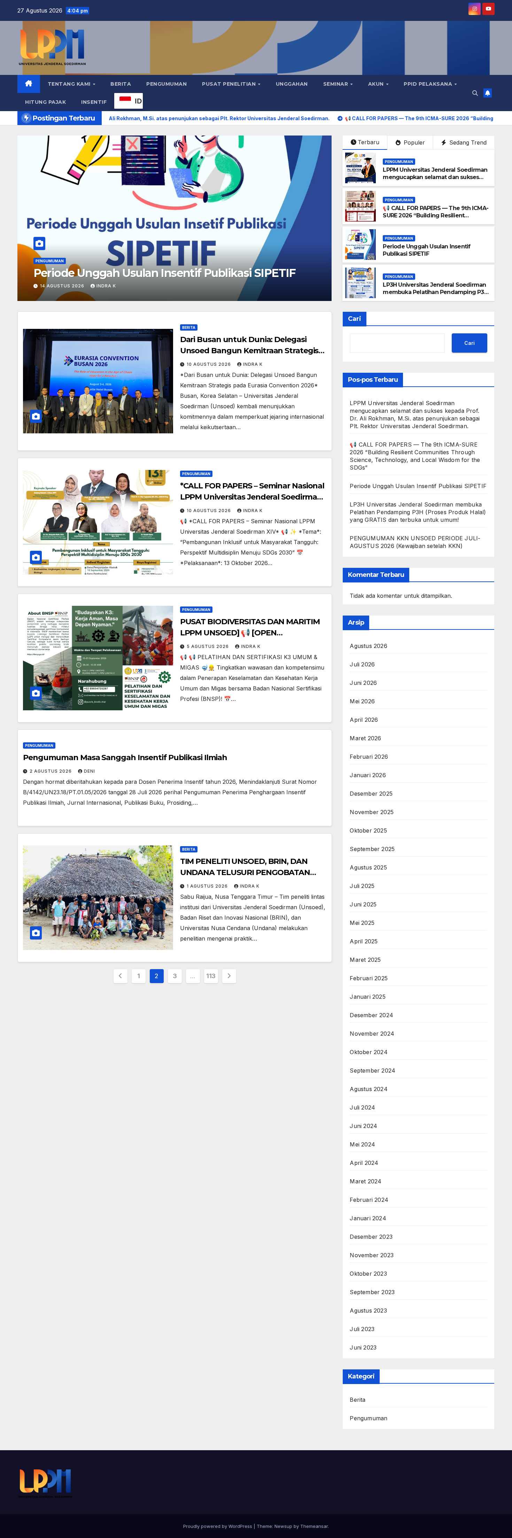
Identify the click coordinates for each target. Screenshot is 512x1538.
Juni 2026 (363, 682)
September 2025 (372, 848)
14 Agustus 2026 (63, 285)
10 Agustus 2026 (209, 364)
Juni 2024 (363, 1125)
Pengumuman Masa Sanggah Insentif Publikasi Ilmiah (125, 757)
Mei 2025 (362, 922)
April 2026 (364, 719)
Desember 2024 (371, 1015)
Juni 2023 (363, 1347)
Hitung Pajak (45, 102)
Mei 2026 (362, 701)
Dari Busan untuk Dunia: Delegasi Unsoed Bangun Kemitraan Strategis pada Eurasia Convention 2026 (249, 350)
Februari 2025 (369, 978)
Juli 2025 (362, 885)
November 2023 (372, 1255)
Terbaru (368, 142)
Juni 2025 (363, 904)
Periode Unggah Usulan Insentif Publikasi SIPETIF (426, 250)
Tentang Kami (70, 84)
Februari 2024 (369, 1199)
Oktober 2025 (368, 830)
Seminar (336, 84)
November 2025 (372, 812)
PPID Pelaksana (429, 84)
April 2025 (364, 941)
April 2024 (364, 1162)
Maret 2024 (365, 1181)
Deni (89, 771)
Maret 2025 (365, 959)
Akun (377, 84)
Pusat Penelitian (229, 84)
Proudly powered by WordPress (218, 1526)
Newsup (283, 1526)
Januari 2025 (367, 996)
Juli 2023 (362, 1329)
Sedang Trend (467, 142)
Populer (413, 142)
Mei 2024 (362, 1144)
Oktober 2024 (368, 1052)
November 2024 (372, 1033)
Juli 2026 (362, 664)
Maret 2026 (365, 738)
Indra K (106, 285)
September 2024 (372, 1070)
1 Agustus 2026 (208, 886)
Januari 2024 (368, 1218)
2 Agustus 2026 (51, 771)
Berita (120, 84)
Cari (354, 319)
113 (211, 976)
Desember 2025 (371, 793)
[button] (475, 93)
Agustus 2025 (368, 867)
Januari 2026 (368, 775)
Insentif (94, 102)
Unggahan (292, 84)
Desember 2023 (371, 1236)
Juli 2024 (362, 1107)
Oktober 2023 (368, 1273)
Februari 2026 (369, 756)
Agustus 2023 (368, 1310)
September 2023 (372, 1292)
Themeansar (314, 1526)
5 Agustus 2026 (208, 646)
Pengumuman (166, 84)
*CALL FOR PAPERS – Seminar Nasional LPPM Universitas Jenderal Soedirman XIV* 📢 (252, 497)
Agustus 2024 (368, 1088)
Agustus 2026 (368, 645)
